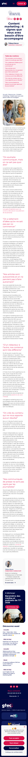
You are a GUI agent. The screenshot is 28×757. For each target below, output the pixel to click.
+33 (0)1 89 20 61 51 (14, 693)
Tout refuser (14, 743)
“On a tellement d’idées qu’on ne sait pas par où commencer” (13, 64)
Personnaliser (14, 748)
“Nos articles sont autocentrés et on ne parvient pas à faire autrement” (14, 70)
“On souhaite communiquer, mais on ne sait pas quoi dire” (13, 59)
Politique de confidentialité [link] (14, 752)
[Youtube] (21, 19)
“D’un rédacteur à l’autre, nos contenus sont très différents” (14, 75)
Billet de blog (7, 639)
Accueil (5, 94)
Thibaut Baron (13, 43)
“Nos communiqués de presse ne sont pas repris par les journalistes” (13, 84)
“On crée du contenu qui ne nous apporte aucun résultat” (13, 79)
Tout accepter (14, 738)
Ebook (5, 660)
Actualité (6, 630)
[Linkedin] (15, 19)
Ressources (11, 94)
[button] (13, 3)
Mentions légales (6, 710)
